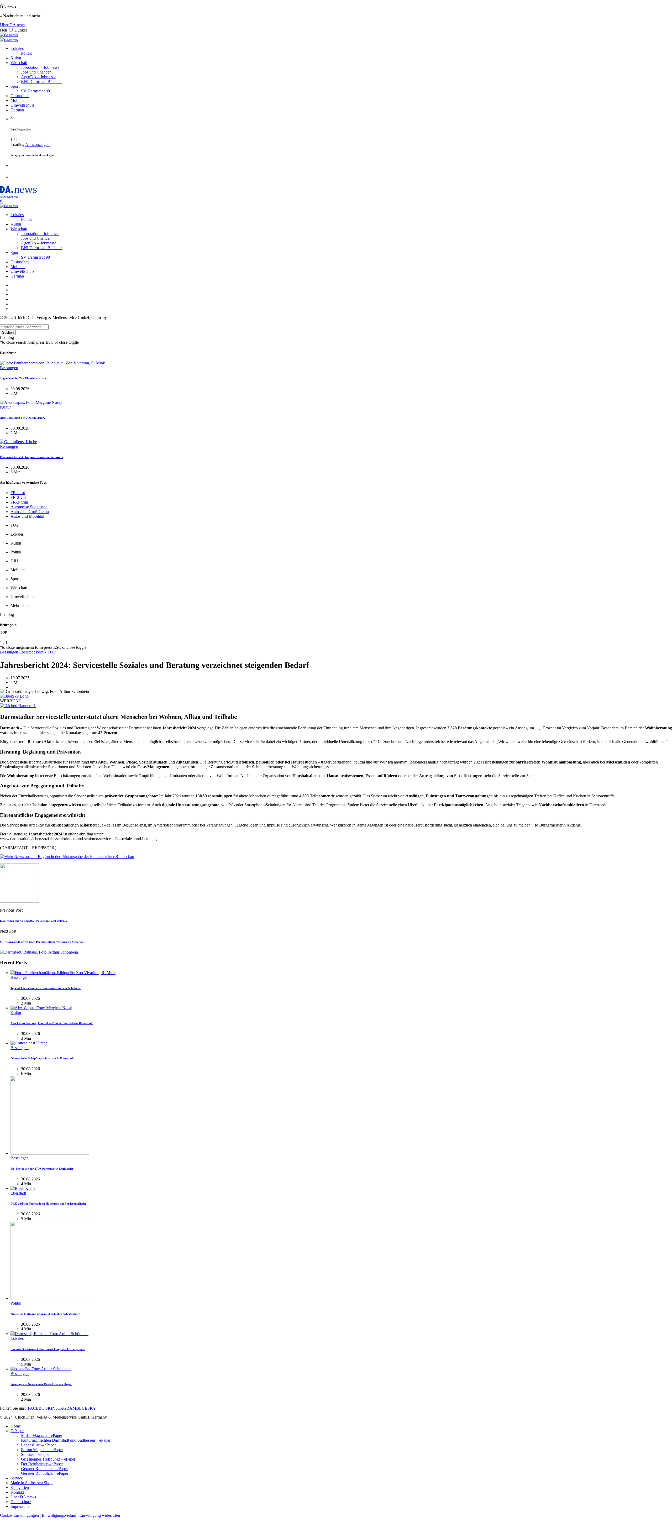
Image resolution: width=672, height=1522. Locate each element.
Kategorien (19, 1487)
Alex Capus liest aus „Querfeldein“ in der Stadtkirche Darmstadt (51, 1023)
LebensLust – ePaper (38, 1445)
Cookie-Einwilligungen (19, 1515)
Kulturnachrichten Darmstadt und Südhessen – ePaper (66, 1440)
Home (15, 1426)
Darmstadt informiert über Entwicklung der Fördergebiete (47, 1349)
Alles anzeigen (37, 144)
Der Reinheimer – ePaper (42, 1464)
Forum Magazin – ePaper (42, 1449)
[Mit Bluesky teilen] (14, 696)
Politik (26, 53)
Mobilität (17, 100)
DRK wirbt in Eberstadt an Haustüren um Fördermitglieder (48, 1203)
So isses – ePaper (35, 1454)
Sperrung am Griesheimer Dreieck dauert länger (41, 1384)
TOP (52, 652)
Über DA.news (12, 25)
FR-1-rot (17, 492)
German (17, 110)
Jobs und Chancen (36, 72)
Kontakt (17, 1492)
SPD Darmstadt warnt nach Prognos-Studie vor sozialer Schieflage (42, 941)
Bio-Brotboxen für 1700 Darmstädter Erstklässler (42, 1168)
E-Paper (17, 1431)
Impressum (19, 1506)
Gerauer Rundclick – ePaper (44, 1468)
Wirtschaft (18, 62)
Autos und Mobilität (27, 516)
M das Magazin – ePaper (41, 1435)
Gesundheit (19, 95)
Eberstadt (27, 652)
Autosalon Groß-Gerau (29, 511)
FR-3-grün (19, 502)
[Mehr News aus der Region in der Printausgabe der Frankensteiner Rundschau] (67, 856)
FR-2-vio (18, 497)
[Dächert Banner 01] (18, 705)
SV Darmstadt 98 (35, 91)
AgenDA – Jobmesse (38, 77)
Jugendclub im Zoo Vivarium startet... (24, 378)
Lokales (17, 48)
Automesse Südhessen (29, 507)
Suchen (8, 332)
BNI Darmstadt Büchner (41, 81)
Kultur (15, 58)
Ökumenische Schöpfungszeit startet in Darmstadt (31, 457)
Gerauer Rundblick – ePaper (44, 1473)
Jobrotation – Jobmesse (40, 67)
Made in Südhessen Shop (31, 1483)
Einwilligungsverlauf (59, 1515)
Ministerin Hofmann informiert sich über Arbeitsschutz (45, 1313)
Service (16, 1478)
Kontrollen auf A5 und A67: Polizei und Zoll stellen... (33, 920)
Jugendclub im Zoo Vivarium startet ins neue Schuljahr (45, 988)
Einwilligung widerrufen (99, 1515)
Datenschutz (20, 1501)
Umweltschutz (22, 105)
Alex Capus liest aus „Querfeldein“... (23, 417)
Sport (14, 86)
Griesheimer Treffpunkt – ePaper (48, 1459)
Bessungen (9, 367)
